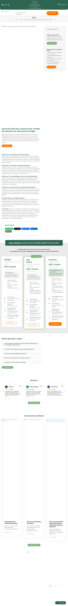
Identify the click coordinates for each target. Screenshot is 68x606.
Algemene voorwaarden (23, 574)
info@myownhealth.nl (56, 573)
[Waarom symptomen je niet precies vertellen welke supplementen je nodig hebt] (56, 468)
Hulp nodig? (61, 602)
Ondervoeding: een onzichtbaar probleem (11, 522)
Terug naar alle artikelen (52, 29)
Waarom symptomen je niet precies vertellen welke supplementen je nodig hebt (56, 524)
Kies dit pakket (10, 322)
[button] (9, 229)
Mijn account (21, 571)
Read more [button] (7, 396)
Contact (3, 578)
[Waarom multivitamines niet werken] (34, 468)
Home (3, 569)
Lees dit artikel (8, 532)
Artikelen (3, 576)
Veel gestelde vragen (6, 573)
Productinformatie (6, 571)
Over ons (4, 574)
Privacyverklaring (22, 573)
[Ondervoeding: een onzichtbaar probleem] (12, 468)
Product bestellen (22, 569)
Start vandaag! (51, 66)
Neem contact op (52, 43)
